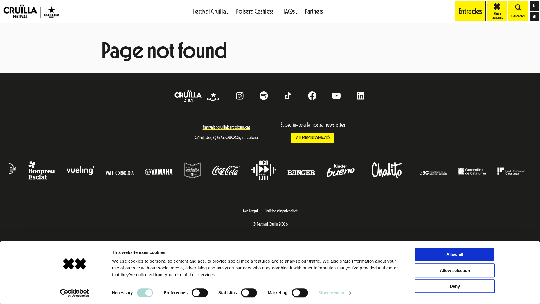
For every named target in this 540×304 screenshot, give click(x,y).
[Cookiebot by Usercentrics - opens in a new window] (74, 293)
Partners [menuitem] (314, 11)
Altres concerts (499, 11)
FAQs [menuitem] (289, 11)
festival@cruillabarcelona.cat (226, 127)
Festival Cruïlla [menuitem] (209, 11)
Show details (331, 292)
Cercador (518, 16)
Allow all (454, 254)
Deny (455, 286)
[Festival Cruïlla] (31, 11)
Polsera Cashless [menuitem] (254, 11)
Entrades (470, 11)
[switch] (200, 292)
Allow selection (455, 270)
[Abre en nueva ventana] (385, 170)
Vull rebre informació (313, 138)
